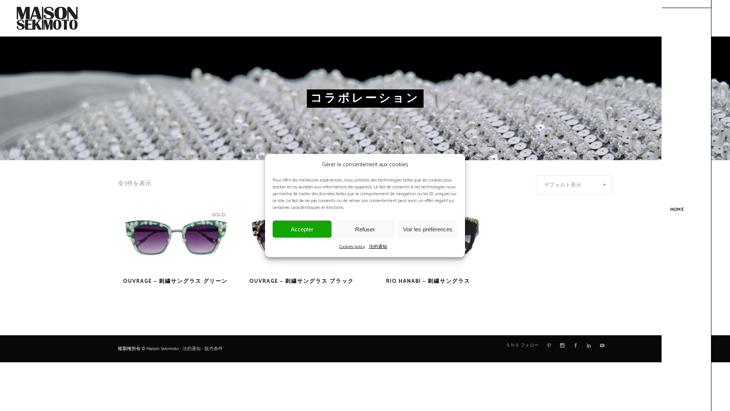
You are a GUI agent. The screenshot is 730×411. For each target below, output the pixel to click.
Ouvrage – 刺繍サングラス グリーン (175, 281)
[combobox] (574, 184)
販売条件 (214, 348)
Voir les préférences (427, 229)
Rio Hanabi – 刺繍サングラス (428, 281)
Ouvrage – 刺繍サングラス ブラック (301, 281)
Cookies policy (352, 246)
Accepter (302, 229)
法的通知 (378, 246)
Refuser (365, 229)
